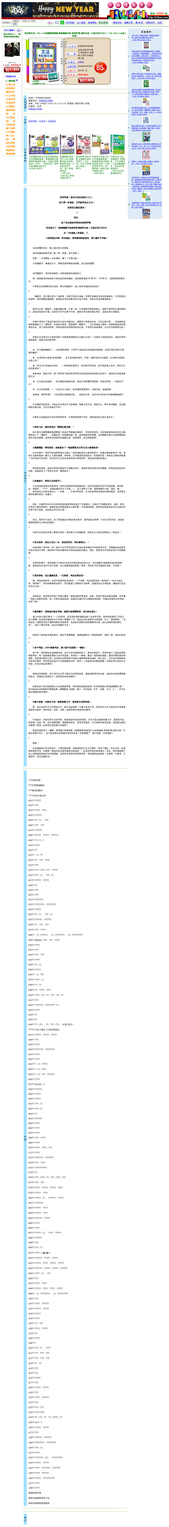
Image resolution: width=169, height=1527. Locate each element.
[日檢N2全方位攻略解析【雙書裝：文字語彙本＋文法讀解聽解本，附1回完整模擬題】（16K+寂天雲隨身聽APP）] (117, 144)
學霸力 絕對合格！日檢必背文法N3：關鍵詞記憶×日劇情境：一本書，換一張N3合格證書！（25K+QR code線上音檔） (147, 76)
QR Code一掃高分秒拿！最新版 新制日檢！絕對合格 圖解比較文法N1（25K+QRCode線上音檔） (145, 37)
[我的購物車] (118, 8)
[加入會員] (126, 8)
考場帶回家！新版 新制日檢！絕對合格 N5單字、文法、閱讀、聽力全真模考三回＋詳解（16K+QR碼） (147, 205)
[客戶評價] (57, 24)
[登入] (50, 24)
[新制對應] (83, 144)
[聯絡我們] (150, 24)
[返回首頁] (159, 24)
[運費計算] (128, 24)
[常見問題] (141, 8)
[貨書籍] (103, 24)
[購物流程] (117, 24)
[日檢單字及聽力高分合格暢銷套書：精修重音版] (101, 144)
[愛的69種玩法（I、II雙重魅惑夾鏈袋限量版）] (12, 49)
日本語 (42, 121)
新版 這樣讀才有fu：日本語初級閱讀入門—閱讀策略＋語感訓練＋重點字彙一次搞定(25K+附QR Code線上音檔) (147, 128)
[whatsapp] (62, 24)
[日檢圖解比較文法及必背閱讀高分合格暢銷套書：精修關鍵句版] (44, 144)
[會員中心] (134, 8)
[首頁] (149, 8)
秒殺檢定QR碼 (46, 101)
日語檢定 (52, 121)
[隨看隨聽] (67, 144)
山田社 (81, 62)
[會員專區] (92, 24)
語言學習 (32, 121)
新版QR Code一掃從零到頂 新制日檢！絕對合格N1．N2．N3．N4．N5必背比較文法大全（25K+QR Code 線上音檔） (146, 146)
